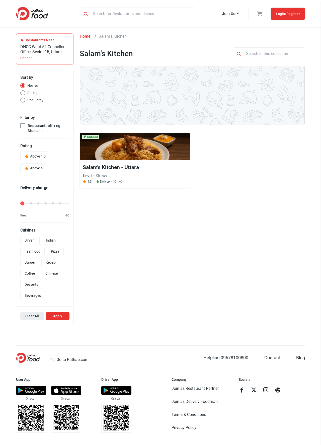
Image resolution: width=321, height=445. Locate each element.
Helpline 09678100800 (225, 357)
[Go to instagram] (266, 390)
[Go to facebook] (242, 390)
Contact (272, 357)
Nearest (33, 86)
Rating (32, 93)
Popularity (35, 100)
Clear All (32, 316)
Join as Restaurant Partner (195, 388)
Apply (57, 316)
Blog (300, 357)
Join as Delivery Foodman (195, 401)
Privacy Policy (184, 427)
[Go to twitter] (254, 390)
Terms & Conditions (189, 414)
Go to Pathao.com (72, 359)
